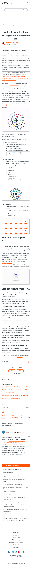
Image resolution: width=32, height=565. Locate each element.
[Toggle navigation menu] (27, 3)
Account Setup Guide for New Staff (11, 398)
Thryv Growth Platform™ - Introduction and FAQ (14, 390)
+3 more (22, 432)
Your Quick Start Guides (9, 25)
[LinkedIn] (7, 361)
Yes (12, 370)
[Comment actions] (29, 417)
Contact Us (16, 535)
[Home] (5, 2)
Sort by (27, 407)
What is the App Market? (8, 392)
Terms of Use (16, 537)
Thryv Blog (16, 544)
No (20, 370)
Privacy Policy (16, 540)
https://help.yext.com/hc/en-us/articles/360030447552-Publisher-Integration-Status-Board (13, 442)
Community (20, 357)
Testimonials (16, 547)
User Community (14, 85)
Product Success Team (12, 42)
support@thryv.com (7, 105)
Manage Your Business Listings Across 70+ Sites (15, 395)
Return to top (5, 379)
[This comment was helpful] (29, 412)
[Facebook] (2, 361)
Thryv (3, 24)
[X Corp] (4, 361)
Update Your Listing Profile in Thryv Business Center (16, 387)
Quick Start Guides (24, 24)
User (7, 432)
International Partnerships (16, 542)
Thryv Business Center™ (12, 24)
